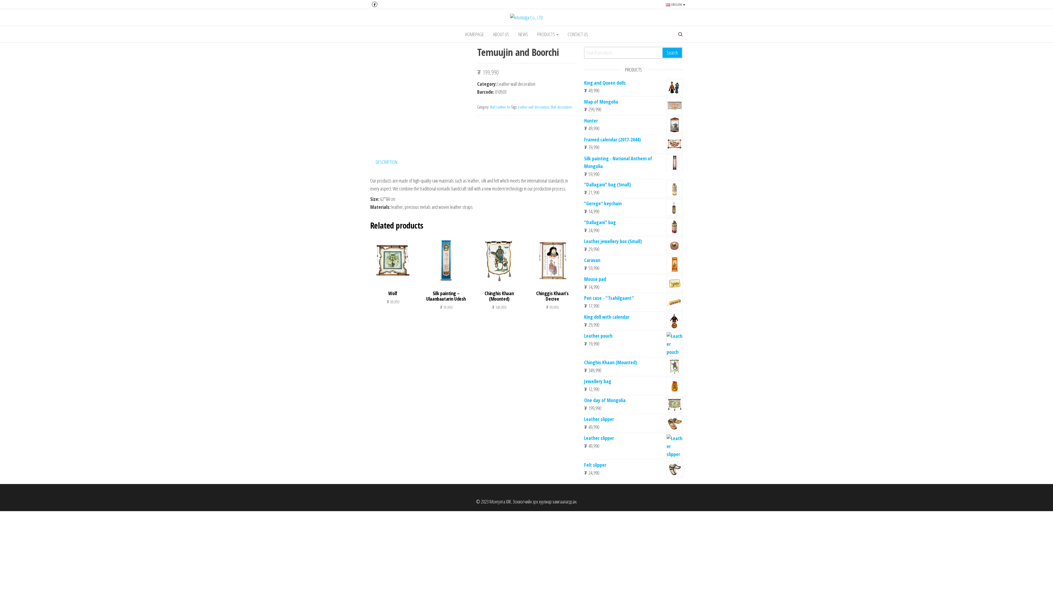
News (523, 34)
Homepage (474, 34)
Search (672, 52)
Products (546, 34)
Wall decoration (561, 107)
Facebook (374, 4)
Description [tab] (386, 162)
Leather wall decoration (533, 107)
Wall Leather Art (500, 107)
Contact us (578, 34)
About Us (501, 34)
